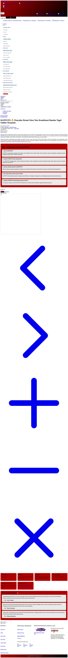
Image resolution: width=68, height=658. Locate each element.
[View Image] (1, 572)
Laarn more (16, 128)
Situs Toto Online (6, 57)
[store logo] (11, 18)
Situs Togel (3, 636)
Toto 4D (4, 32)
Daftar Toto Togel (7, 62)
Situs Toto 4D (5, 55)
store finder (48, 20)
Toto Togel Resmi (6, 68)
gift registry (30, 3)
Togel (2, 632)
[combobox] (7, 101)
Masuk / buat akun (7, 111)
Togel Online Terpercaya (7, 80)
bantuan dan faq (20, 632)
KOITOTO (14, 140)
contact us (62, 20)
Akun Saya (3, 96)
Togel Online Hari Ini (7, 75)
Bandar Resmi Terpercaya (10, 85)
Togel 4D (5, 41)
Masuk (2, 97)
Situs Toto (3, 629)
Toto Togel (5, 29)
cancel (2, 103)
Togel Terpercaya (6, 45)
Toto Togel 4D (6, 64)
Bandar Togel (3, 649)
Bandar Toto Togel (6, 89)
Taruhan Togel (7, 39)
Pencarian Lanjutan (5, 102)
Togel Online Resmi (7, 78)
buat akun (5, 112)
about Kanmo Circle (17, 20)
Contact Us (60, 15)
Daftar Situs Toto (7, 50)
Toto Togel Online (6, 66)
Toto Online (5, 34)
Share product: (4, 193)
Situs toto (3, 134)
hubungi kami (20, 629)
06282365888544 (21, 636)
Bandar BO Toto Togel (7, 91)
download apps (14, 3)
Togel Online (5, 43)
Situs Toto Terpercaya (7, 52)
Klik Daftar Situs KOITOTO (25, 585)
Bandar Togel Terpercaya (8, 87)
